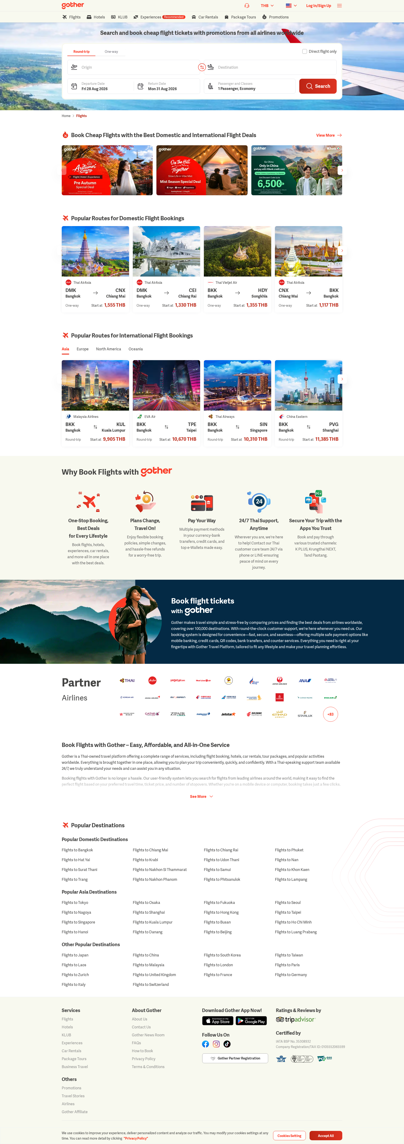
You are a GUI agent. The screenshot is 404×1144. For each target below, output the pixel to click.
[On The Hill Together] (201, 170)
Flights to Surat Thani (79, 870)
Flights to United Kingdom (154, 975)
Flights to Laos (74, 965)
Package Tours (74, 1059)
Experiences (72, 1043)
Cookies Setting (289, 1135)
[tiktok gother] (227, 1044)
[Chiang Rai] (166, 251)
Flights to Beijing (218, 932)
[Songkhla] (237, 251)
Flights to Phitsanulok (222, 879)
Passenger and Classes (235, 83)
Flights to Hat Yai (76, 860)
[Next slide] (342, 170)
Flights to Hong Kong (221, 912)
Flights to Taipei (288, 912)
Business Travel (75, 1067)
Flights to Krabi (145, 860)
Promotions (71, 1088)
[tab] (81, 51)
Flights (67, 1019)
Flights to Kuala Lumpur (153, 922)
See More (198, 796)
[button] (133, 67)
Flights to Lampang (291, 879)
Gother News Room (148, 1035)
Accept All (326, 1135)
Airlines (68, 1104)
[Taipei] (166, 385)
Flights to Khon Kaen (292, 870)
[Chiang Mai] (95, 251)
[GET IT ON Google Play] (251, 1020)
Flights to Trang (75, 879)
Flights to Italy (74, 984)
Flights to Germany (291, 975)
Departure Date (93, 83)
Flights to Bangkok (77, 850)
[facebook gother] (205, 1044)
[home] (73, 5)
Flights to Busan (217, 922)
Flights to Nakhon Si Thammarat (160, 870)
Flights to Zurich (75, 975)
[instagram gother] (216, 1044)
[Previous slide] (61, 170)
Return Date (157, 83)
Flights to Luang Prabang (296, 932)
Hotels (67, 1027)
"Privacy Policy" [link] (136, 1138)
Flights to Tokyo (75, 902)
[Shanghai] (308, 385)
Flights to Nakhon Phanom (155, 879)
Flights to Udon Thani (221, 860)
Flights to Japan (75, 955)
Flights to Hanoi (75, 932)
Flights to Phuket (289, 850)
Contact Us (141, 1027)
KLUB (66, 1035)
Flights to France (218, 975)
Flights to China (146, 955)
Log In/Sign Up (318, 6)
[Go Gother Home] (73, 5)
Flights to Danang (147, 932)
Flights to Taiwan (289, 955)
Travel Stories (73, 1096)
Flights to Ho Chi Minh (293, 922)
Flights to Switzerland (151, 984)
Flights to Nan (286, 860)
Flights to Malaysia (148, 965)
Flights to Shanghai (149, 912)
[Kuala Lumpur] (95, 385)
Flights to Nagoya (76, 912)
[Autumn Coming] (107, 170)
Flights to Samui (217, 870)
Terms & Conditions (148, 1067)
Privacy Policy (143, 1059)
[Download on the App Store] (218, 1020)
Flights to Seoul (288, 902)
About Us (139, 1019)
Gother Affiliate (75, 1112)
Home (66, 115)
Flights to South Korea (222, 955)
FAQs (136, 1043)
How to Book (142, 1051)
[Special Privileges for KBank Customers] (296, 170)
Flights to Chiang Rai (221, 850)
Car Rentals (71, 1051)
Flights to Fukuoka (219, 902)
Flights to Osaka (146, 902)
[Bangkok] (308, 251)
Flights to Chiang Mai (150, 850)
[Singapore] (237, 385)
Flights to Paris (287, 965)
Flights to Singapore (78, 922)
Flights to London (218, 965)
